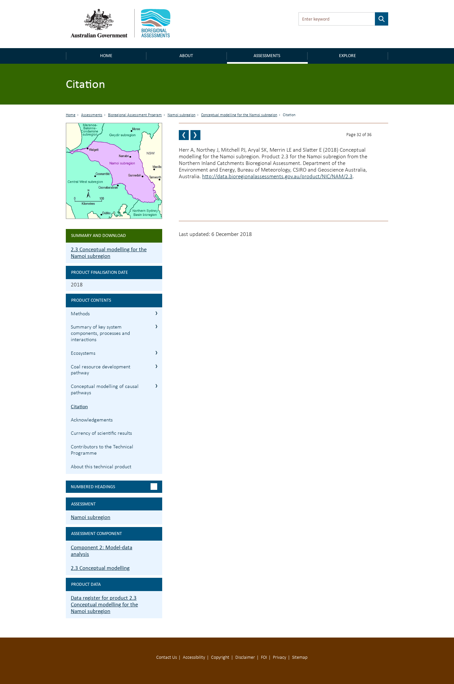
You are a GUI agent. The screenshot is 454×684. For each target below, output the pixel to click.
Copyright (220, 657)
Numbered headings (93, 487)
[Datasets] (184, 135)
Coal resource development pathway (100, 370)
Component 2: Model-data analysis (101, 551)
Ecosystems (83, 353)
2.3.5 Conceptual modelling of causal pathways (156, 386)
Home (106, 55)
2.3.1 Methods (156, 313)
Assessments (267, 55)
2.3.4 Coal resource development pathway (156, 366)
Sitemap (299, 657)
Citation (79, 406)
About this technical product (101, 467)
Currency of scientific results (101, 433)
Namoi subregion (181, 115)
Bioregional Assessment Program (135, 115)
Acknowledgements (92, 420)
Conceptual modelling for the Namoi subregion (239, 115)
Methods (80, 314)
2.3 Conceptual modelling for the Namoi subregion (109, 253)
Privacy (279, 657)
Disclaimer (245, 657)
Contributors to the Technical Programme (102, 450)
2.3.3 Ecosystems (156, 352)
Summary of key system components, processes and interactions (100, 333)
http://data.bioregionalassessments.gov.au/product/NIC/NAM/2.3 (277, 177)
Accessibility (194, 657)
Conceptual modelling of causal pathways (105, 390)
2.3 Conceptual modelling (100, 568)
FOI (264, 657)
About (186, 55)
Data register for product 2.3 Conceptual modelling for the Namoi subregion (104, 604)
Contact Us (166, 657)
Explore (347, 55)
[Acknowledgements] (195, 135)
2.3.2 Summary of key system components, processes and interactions (156, 326)
